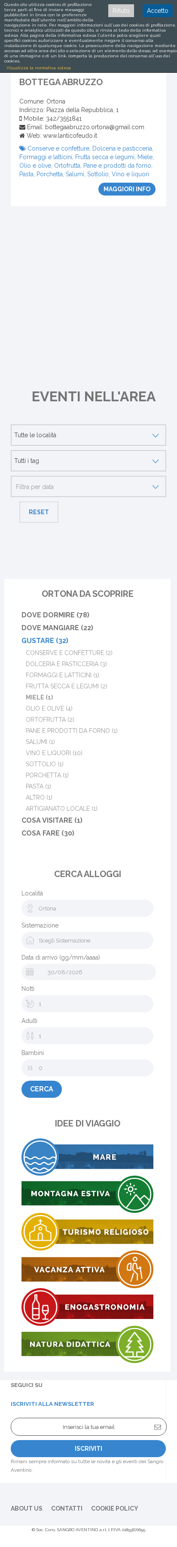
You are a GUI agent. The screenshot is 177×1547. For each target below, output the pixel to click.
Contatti (66, 1508)
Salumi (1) (40, 741)
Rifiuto (121, 10)
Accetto (157, 10)
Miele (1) (39, 697)
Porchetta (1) (47, 775)
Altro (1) (39, 797)
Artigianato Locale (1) (62, 808)
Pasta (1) (38, 786)
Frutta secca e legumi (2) (66, 686)
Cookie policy (114, 1508)
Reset (39, 512)
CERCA (41, 1089)
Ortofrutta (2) (50, 719)
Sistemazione (39, 925)
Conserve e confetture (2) (69, 652)
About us (27, 1508)
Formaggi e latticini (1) (62, 675)
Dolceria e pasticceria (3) (66, 664)
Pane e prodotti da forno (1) (72, 730)
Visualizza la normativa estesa (38, 67)
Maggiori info (127, 189)
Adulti (29, 1020)
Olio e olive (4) (49, 708)
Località (32, 893)
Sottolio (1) (45, 764)
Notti (27, 988)
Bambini (32, 1052)
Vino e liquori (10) (54, 753)
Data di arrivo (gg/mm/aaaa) (60, 957)
